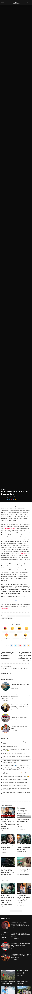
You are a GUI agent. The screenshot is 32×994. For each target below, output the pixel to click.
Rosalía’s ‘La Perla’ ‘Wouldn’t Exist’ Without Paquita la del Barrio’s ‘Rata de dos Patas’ (20, 934)
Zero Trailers (7, 878)
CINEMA (3, 489)
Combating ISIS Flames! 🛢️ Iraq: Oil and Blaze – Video (16, 765)
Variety (10, 497)
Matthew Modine (10, 528)
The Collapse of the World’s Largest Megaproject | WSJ (20, 685)
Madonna (23, 553)
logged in (13, 668)
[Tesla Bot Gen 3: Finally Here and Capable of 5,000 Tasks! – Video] (5, 718)
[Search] (30, 2)
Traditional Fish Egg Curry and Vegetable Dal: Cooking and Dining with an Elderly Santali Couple (16, 768)
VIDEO (9, 816)
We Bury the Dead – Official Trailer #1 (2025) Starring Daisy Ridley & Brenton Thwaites (7, 872)
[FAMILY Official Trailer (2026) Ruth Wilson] (8, 839)
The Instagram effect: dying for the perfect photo (8, 982)
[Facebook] (7, 499)
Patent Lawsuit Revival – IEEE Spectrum (23, 982)
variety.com (4, 608)
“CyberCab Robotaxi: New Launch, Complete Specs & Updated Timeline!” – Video (16, 761)
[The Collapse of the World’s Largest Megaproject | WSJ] (5, 686)
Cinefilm (20, 902)
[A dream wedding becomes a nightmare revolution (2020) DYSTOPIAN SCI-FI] (24, 888)
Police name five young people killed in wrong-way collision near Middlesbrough (20, 945)
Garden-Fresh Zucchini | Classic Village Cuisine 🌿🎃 (16, 776)
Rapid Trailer (6, 849)
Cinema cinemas (7, 904)
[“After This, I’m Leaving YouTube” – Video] (5, 728)
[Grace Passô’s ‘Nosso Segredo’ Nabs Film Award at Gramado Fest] (24, 812)
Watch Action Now (23, 874)
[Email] (15, 499)
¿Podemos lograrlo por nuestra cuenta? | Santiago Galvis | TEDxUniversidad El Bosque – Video (20, 924)
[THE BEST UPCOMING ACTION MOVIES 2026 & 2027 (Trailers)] (24, 839)
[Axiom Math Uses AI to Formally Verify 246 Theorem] (5, 697)
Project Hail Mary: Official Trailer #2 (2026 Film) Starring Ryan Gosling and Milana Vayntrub (16, 757)
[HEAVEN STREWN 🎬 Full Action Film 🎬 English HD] (24, 862)
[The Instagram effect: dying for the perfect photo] (8, 975)
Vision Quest (20, 506)
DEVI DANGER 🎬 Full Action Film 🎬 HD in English (15, 779)
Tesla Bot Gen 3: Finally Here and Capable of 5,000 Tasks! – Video (19, 716)
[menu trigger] (3, 2)
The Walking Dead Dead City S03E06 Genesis (14, 753)
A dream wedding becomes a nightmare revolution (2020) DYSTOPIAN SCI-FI (23, 898)
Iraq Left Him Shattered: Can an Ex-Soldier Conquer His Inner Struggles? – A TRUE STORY (8, 899)
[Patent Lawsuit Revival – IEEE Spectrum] (24, 975)
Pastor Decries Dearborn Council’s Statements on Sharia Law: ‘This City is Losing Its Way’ (20, 706)
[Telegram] (13, 499)
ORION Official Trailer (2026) (10, 746)
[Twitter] (9, 499)
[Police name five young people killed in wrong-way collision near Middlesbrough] (5, 946)
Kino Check (6, 828)
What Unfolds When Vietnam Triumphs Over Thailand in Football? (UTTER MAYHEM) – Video (20, 956)
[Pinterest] (11, 499)
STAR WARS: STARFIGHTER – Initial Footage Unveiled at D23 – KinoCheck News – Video (8, 823)
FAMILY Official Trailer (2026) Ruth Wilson (7, 846)
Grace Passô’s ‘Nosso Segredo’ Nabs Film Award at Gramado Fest (23, 822)
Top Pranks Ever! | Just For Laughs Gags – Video (14, 785)
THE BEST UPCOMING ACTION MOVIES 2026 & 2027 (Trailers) (23, 847)
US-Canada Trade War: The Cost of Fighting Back (15, 782)
